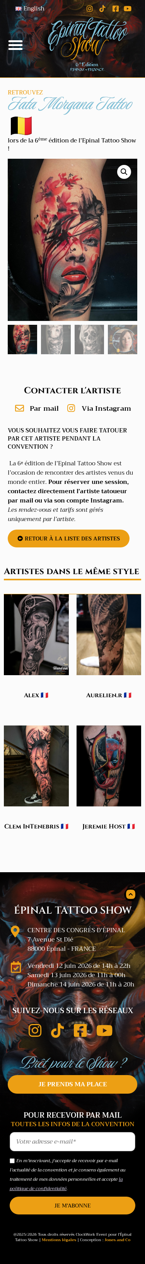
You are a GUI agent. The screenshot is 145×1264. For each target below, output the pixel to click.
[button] (15, 45)
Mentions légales (59, 1240)
